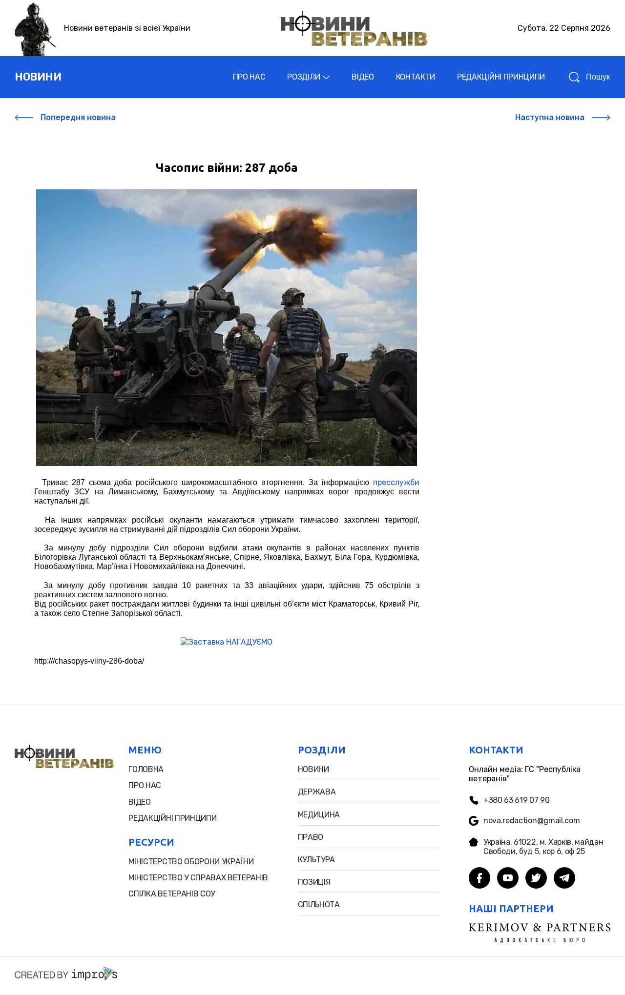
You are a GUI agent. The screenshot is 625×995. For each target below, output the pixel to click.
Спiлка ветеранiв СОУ (171, 893)
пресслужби (396, 482)
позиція (314, 882)
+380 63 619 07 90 (516, 800)
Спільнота (319, 904)
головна (146, 769)
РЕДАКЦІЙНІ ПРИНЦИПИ (501, 76)
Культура (316, 859)
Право (310, 837)
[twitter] (536, 879)
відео (139, 802)
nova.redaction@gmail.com (531, 820)
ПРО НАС (249, 76)
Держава (317, 791)
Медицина (319, 814)
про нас (144, 785)
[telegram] (564, 879)
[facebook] (479, 879)
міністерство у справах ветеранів (198, 877)
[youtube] (508, 879)
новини (38, 76)
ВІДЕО (363, 76)
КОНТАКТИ (415, 76)
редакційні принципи (172, 818)
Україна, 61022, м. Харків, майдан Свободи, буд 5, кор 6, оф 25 (543, 846)
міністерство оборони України (190, 861)
